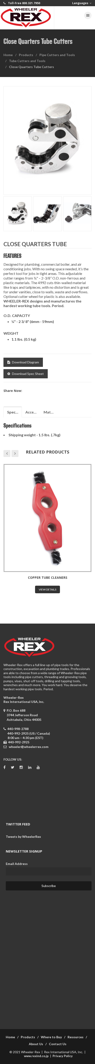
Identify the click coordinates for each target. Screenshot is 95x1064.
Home (8, 55)
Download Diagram (25, 362)
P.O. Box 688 (23, 715)
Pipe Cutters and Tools (57, 55)
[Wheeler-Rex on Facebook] (4, 767)
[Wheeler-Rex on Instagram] (21, 767)
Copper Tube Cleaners (47, 577)
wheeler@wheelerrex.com (28, 747)
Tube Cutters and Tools (27, 61)
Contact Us (57, 1044)
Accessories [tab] (32, 412)
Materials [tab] (51, 412)
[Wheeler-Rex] (27, 17)
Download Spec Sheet (28, 374)
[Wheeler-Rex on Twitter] (12, 767)
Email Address (17, 864)
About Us (36, 1044)
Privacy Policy (63, 1056)
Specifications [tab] (14, 412)
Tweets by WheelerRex (23, 837)
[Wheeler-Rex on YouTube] (38, 767)
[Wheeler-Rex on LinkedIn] (29, 767)
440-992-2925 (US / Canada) (28, 733)
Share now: (12, 390)
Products (26, 55)
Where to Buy (51, 1037)
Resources (75, 1037)
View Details (47, 589)
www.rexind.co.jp (36, 1056)
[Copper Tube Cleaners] (47, 518)
